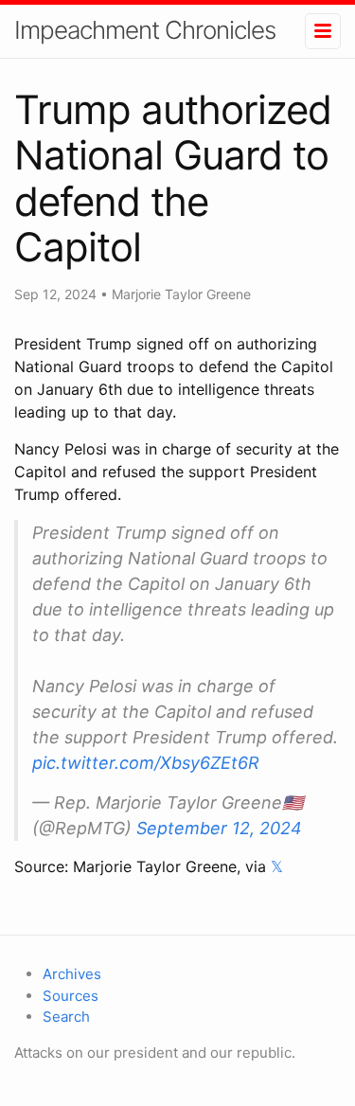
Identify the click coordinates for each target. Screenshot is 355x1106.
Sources (70, 996)
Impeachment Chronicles (144, 30)
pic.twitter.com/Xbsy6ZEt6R (145, 763)
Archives (72, 974)
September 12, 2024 (219, 828)
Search (66, 1017)
